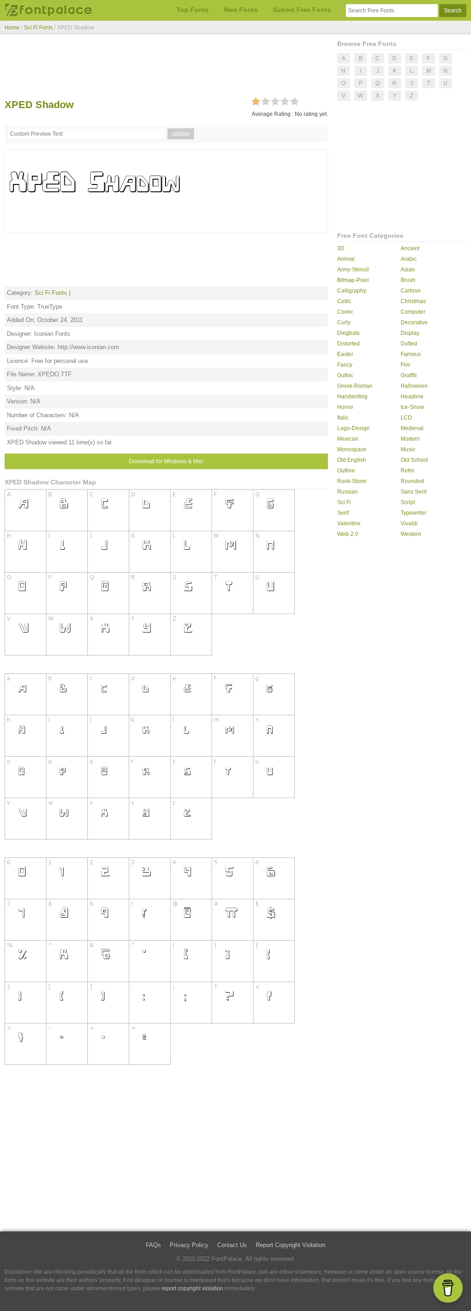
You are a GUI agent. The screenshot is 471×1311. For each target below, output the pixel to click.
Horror (345, 407)
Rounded (412, 481)
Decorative (414, 322)
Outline (346, 470)
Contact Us (232, 1245)
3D (341, 248)
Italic (343, 417)
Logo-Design (353, 428)
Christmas (413, 301)
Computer (413, 312)
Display (410, 333)
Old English (351, 460)
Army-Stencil (353, 269)
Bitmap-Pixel (353, 280)
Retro (407, 470)
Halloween (414, 386)
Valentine (349, 523)
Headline (412, 396)
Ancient (410, 248)
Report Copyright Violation (290, 1245)
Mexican (347, 439)
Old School (414, 460)
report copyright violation (192, 1288)
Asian (408, 269)
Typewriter (413, 513)
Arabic (409, 259)
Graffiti (409, 375)
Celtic (344, 301)
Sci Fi (344, 502)
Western (411, 534)
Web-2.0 (347, 534)
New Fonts (241, 9)
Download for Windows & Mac (166, 461)
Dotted (409, 343)
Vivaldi (409, 523)
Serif (343, 513)
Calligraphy (351, 291)
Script (408, 502)
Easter (345, 354)
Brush (408, 280)
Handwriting (352, 396)
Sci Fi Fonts (38, 27)
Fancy (344, 365)
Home (12, 27)
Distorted (348, 343)
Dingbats (348, 333)
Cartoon (411, 291)
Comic (345, 312)
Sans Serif (413, 492)
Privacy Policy (189, 1245)
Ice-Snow (412, 407)
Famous (411, 354)
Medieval (412, 428)
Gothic (345, 375)
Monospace (352, 449)
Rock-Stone (352, 481)
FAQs (153, 1245)
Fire (405, 365)
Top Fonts (193, 9)
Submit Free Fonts (302, 9)
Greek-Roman (355, 386)
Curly (343, 322)
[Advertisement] (166, 68)
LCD (406, 417)
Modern (410, 439)
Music (408, 449)
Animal (346, 259)
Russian (347, 492)
